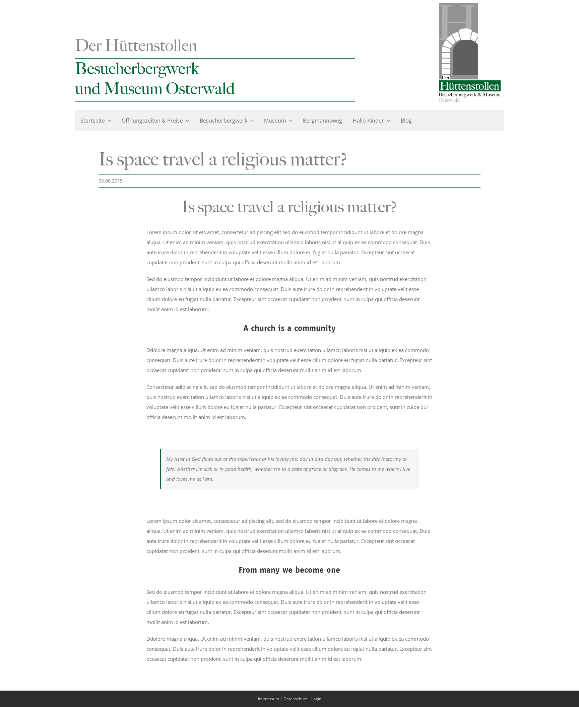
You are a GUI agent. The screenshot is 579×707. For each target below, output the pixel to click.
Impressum (268, 699)
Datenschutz (295, 699)
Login (316, 699)
